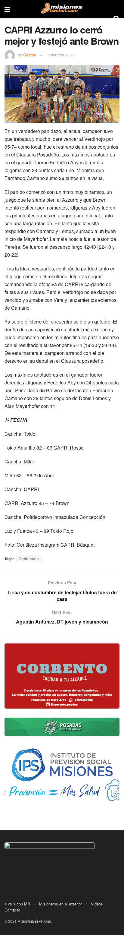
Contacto (12, 910)
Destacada (29, 558)
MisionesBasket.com (34, 921)
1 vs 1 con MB (17, 904)
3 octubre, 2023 (61, 55)
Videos (97, 904)
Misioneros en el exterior (60, 904)
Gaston (29, 55)
